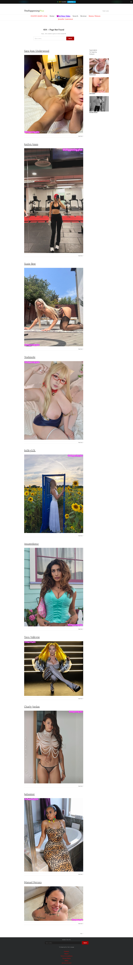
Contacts (66, 951)
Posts (69, 947)
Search (70, 38)
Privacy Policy (67, 958)
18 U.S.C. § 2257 (66, 963)
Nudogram (91, 54)
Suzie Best (30, 263)
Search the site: (66, 939)
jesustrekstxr (31, 543)
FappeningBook (93, 50)
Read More (80, 136)
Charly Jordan (32, 706)
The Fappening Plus (63, 947)
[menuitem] (39, 15)
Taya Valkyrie (32, 637)
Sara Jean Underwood (36, 51)
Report (66, 954)
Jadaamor (29, 794)
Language (72, 947)
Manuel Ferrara (33, 882)
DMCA (66, 961)
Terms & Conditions (66, 956)
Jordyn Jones (31, 144)
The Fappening (93, 52)
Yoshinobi (29, 357)
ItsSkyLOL (30, 450)
